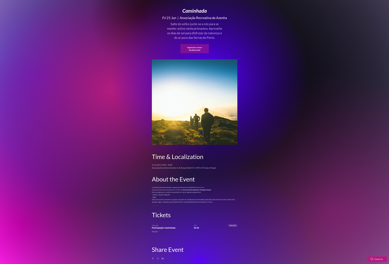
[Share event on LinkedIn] (163, 258)
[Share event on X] (158, 258)
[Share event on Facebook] (153, 258)
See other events (194, 50)
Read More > (156, 205)
